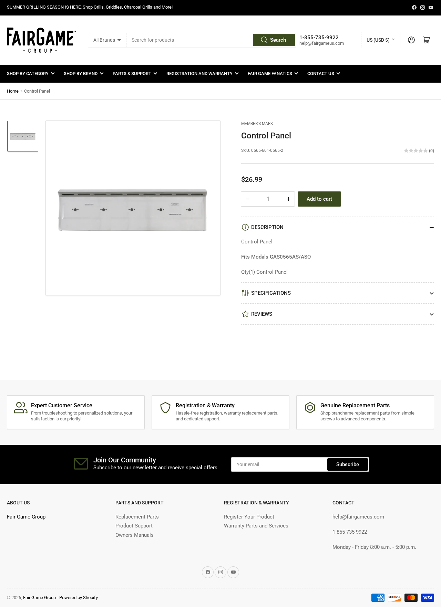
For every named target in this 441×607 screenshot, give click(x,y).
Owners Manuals (134, 535)
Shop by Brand (81, 73)
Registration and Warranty (199, 73)
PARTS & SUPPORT (132, 73)
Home (13, 91)
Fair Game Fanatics (270, 73)
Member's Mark (257, 123)
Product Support (134, 526)
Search (278, 40)
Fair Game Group (26, 517)
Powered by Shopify (78, 597)
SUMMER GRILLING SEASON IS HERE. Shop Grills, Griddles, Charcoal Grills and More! (90, 7)
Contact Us (320, 73)
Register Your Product (249, 517)
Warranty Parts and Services (256, 526)
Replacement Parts (137, 517)
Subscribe (347, 464)
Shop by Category (28, 73)
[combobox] (211, 40)
